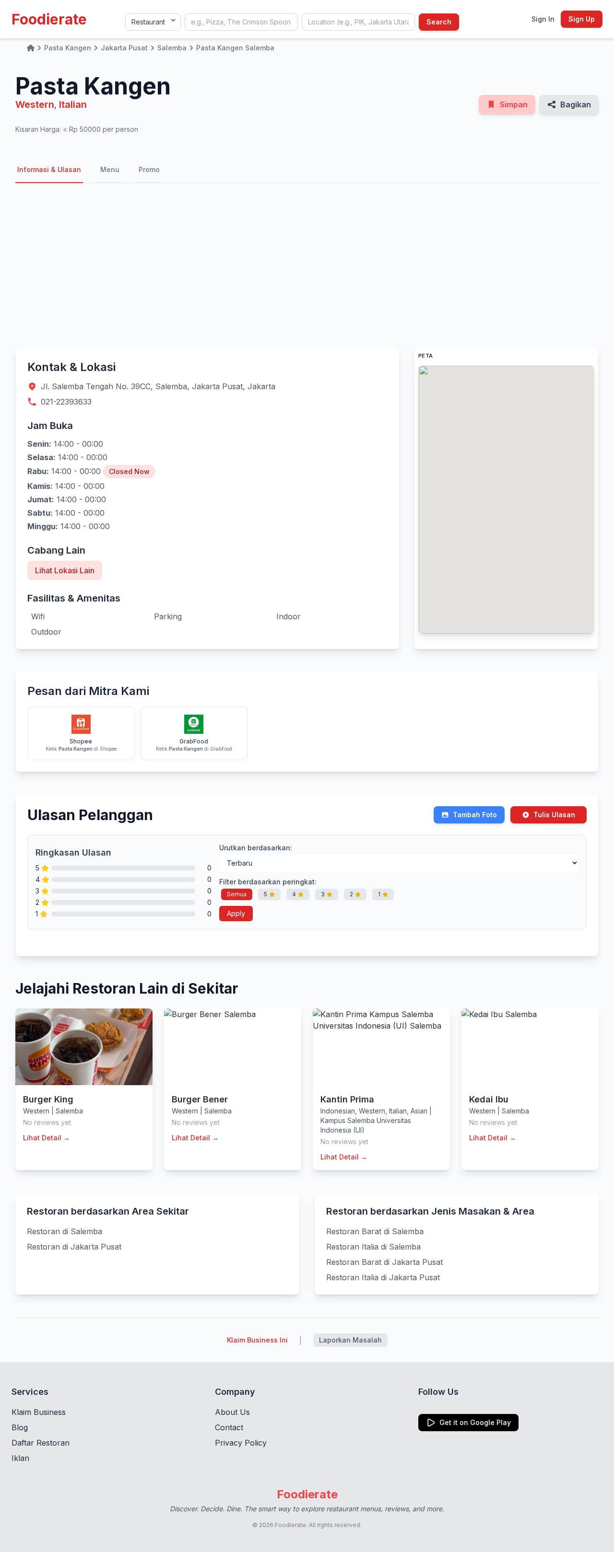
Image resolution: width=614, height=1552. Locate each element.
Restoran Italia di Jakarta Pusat (383, 1277)
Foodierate (49, 19)
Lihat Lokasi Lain (64, 570)
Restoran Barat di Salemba (375, 1231)
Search (438, 22)
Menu (109, 169)
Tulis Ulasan (554, 815)
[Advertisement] (307, 265)
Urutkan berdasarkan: (255, 848)
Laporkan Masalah (350, 1340)
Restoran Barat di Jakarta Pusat (384, 1262)
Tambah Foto (475, 815)
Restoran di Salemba (64, 1231)
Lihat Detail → (46, 1138)
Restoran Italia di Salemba (373, 1246)
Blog (20, 1427)
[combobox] (241, 22)
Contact (229, 1427)
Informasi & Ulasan (49, 169)
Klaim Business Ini (257, 1340)
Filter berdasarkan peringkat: (268, 882)
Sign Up (581, 19)
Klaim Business (39, 1412)
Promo (149, 169)
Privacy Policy (241, 1443)
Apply (236, 913)
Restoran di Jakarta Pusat (74, 1246)
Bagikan (575, 104)
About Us (232, 1412)
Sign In (543, 19)
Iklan (20, 1458)
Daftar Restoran (41, 1443)
